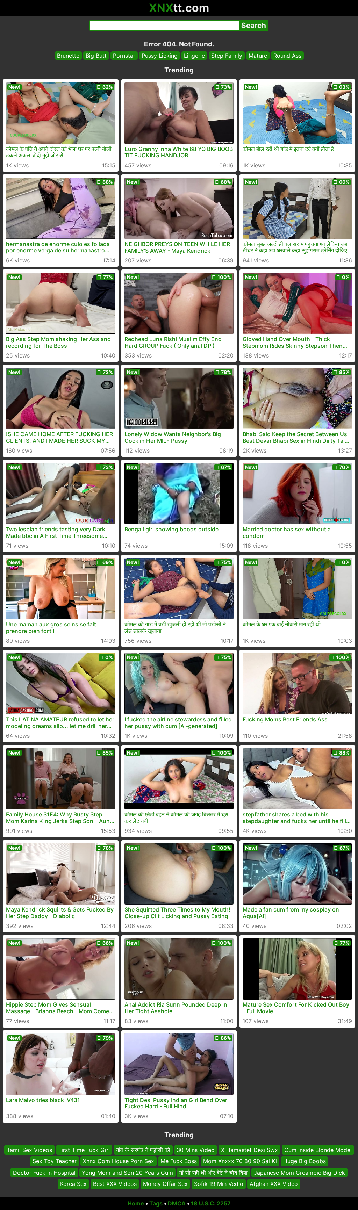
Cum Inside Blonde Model (318, 1149)
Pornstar (124, 55)
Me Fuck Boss (178, 1161)
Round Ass (287, 55)
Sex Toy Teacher (55, 1161)
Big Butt (96, 55)
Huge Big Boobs (304, 1161)
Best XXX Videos (115, 1183)
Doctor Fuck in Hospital (44, 1172)
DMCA (177, 1203)
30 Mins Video (196, 1149)
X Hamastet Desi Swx (249, 1149)
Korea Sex (73, 1183)
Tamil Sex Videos (29, 1149)
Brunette (68, 55)
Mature (258, 55)
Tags (156, 1203)
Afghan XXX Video (274, 1183)
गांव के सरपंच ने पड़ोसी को (143, 1149)
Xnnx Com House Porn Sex (118, 1161)
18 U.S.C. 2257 (211, 1203)
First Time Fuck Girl (84, 1149)
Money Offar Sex (165, 1183)
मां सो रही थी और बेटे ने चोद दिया (213, 1172)
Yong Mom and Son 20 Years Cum (127, 1172)
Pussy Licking (160, 55)
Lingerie (194, 55)
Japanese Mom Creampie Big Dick (299, 1172)
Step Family (226, 55)
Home (136, 1203)
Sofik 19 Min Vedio (218, 1183)
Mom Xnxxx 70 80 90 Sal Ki (240, 1161)
